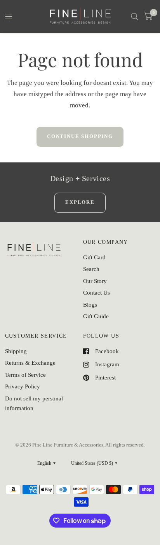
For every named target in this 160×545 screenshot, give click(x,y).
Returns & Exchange (30, 363)
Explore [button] (80, 202)
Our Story (95, 281)
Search (91, 269)
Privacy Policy (22, 386)
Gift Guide (96, 316)
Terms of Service (25, 375)
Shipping (16, 351)
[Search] (134, 16)
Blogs (90, 305)
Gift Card (94, 257)
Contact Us (96, 293)
